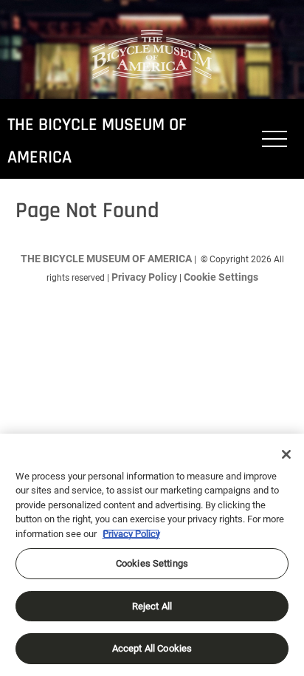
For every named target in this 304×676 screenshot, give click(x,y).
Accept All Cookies (152, 648)
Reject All (152, 606)
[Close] (286, 454)
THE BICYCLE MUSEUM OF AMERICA (106, 258)
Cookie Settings (221, 277)
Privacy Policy (144, 277)
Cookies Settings (152, 563)
